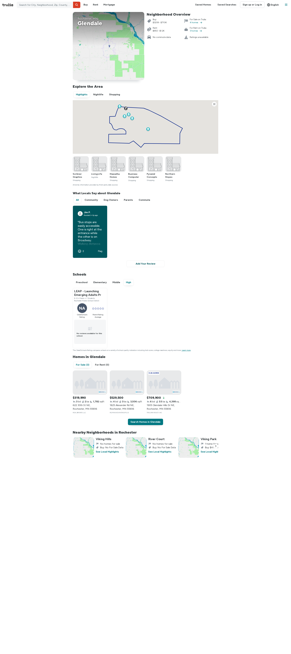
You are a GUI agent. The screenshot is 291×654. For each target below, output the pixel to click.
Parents (128, 199)
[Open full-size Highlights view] (214, 104)
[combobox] (48, 5)
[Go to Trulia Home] (9, 5)
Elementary (100, 282)
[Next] (215, 446)
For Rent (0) (102, 364)
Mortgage (109, 4)
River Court (156, 439)
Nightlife (98, 94)
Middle (116, 282)
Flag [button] (100, 251)
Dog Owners (111, 199)
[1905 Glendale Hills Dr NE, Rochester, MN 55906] (164, 382)
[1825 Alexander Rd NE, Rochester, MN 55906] (127, 382)
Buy (86, 4)
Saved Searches (226, 4)
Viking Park (209, 439)
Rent (95, 4)
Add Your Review (145, 263)
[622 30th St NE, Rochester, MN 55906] (90, 382)
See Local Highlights (107, 451)
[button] (76, 5)
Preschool (82, 282)
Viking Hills (103, 439)
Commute (144, 199)
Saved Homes (203, 4)
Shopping (114, 94)
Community (91, 199)
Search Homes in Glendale (145, 421)
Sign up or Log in (252, 4)
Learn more (186, 350)
